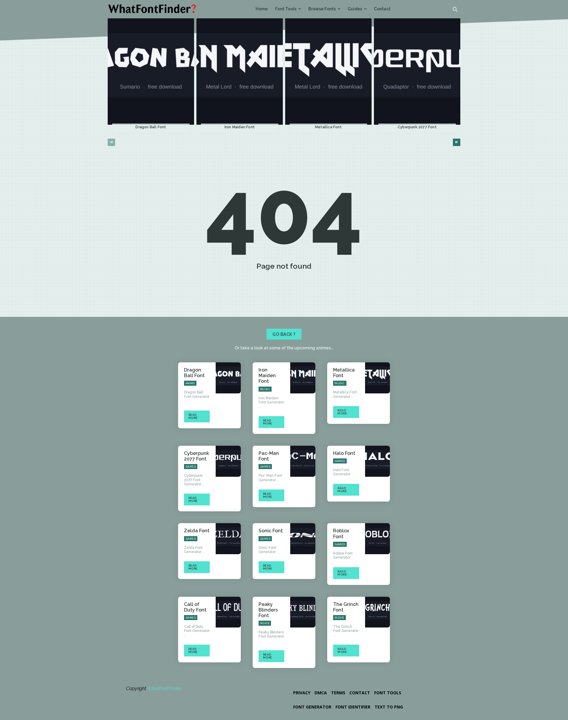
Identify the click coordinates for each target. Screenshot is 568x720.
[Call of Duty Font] (228, 612)
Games (190, 466)
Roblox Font (341, 533)
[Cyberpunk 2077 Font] (417, 71)
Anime (190, 383)
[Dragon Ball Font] (151, 71)
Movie (265, 623)
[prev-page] (111, 142)
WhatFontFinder (164, 688)
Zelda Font (196, 530)
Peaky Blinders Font (268, 609)
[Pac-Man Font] (302, 461)
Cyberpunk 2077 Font (417, 127)
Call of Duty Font (195, 607)
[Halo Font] (377, 461)
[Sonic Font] (302, 538)
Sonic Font (271, 530)
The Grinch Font (346, 607)
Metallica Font (328, 127)
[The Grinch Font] (377, 612)
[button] (455, 9)
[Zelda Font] (228, 538)
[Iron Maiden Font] (239, 71)
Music (265, 389)
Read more (193, 416)
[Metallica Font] (328, 71)
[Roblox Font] (377, 538)
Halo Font (344, 453)
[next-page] (456, 142)
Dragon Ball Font (150, 127)
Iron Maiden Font (240, 127)
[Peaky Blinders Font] (302, 612)
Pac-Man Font (269, 456)
